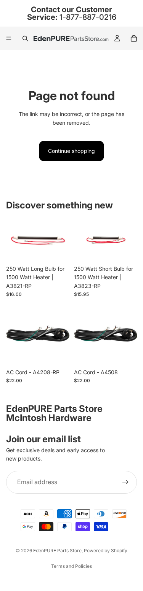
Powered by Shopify (105, 550)
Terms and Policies (71, 566)
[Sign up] (125, 482)
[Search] (25, 38)
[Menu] (9, 38)
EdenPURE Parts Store (57, 550)
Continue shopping (71, 151)
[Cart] (133, 38)
